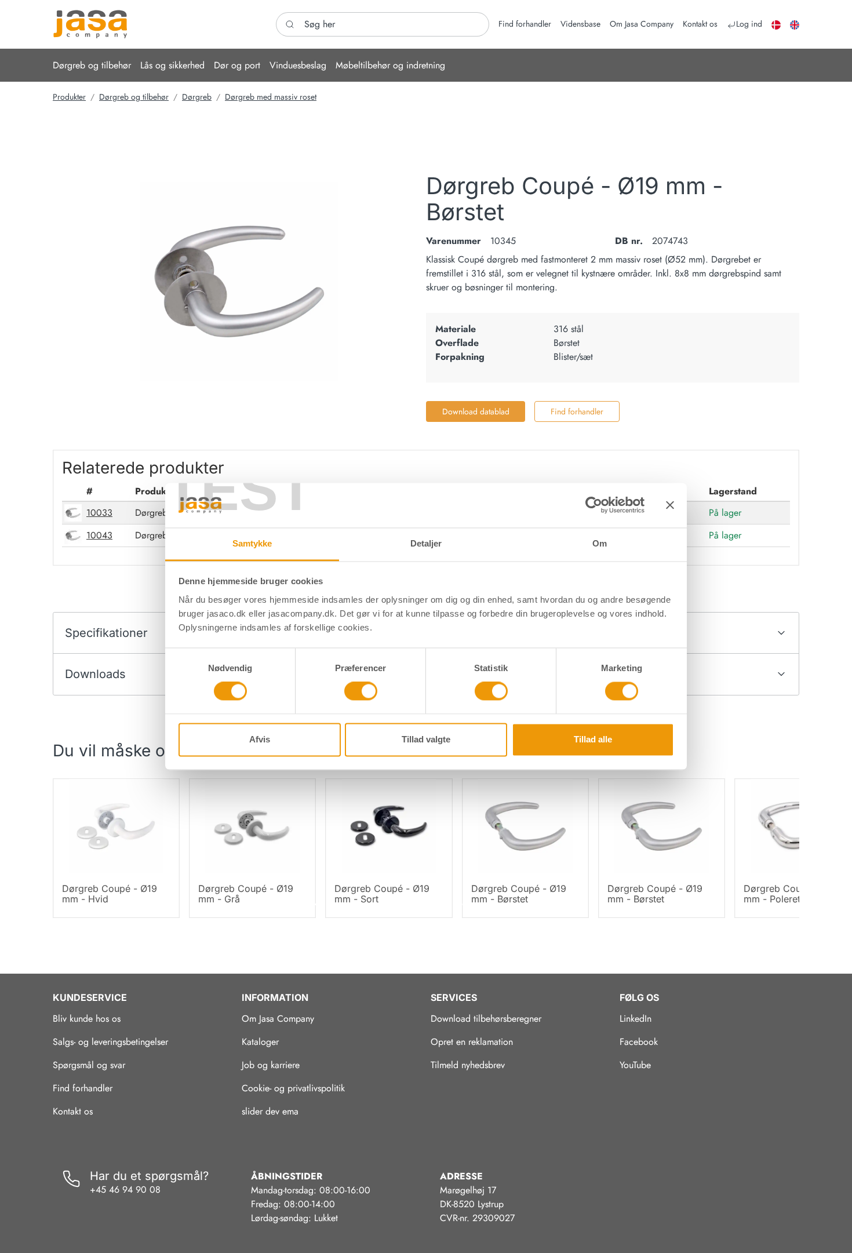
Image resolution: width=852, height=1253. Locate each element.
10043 (99, 535)
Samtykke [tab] (252, 543)
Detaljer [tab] (426, 543)
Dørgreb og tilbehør (134, 97)
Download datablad (475, 411)
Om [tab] (599, 543)
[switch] (360, 691)
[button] (92, 65)
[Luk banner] (670, 505)
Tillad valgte (426, 739)
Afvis (259, 739)
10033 (99, 512)
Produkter (69, 97)
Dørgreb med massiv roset (270, 97)
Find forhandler (577, 411)
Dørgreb (197, 97)
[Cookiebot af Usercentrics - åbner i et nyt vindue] (594, 505)
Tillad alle (593, 739)
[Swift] (90, 24)
